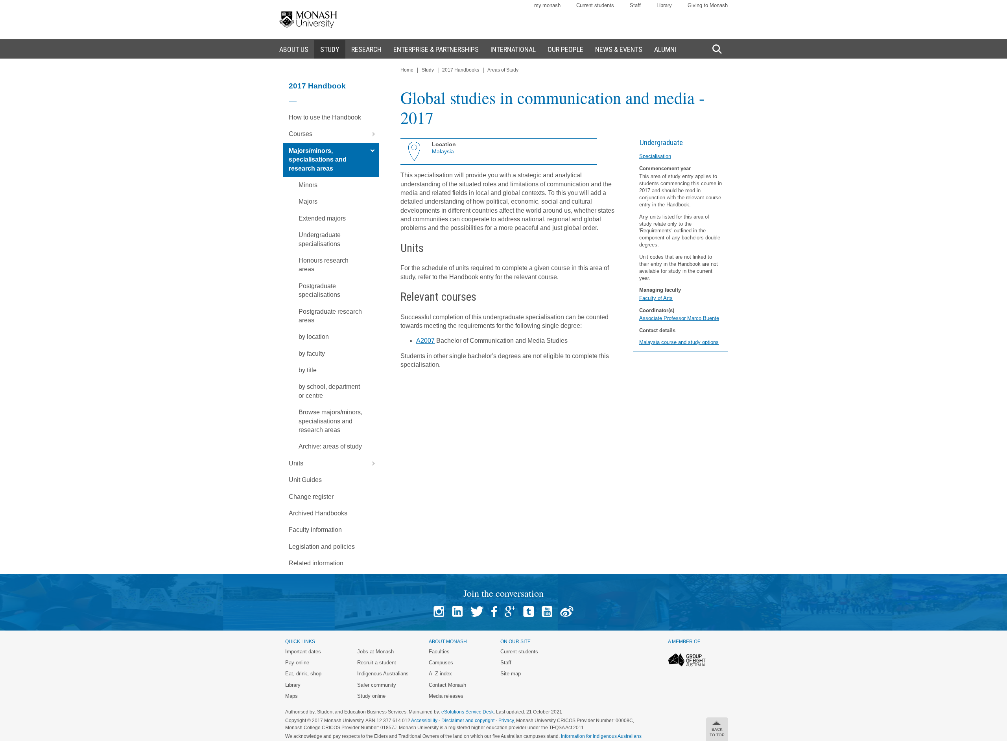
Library (664, 5)
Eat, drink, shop (303, 674)
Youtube (547, 611)
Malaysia (443, 151)
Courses (300, 134)
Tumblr (528, 611)
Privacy (506, 720)
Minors (308, 185)
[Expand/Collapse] (370, 134)
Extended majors (322, 218)
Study (428, 70)
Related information (316, 563)
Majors (308, 201)
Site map (510, 674)
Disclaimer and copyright (467, 720)
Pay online (297, 663)
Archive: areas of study (330, 446)
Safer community (376, 685)
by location (314, 336)
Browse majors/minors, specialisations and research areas (330, 421)
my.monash (547, 5)
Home (406, 70)
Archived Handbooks (318, 513)
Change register (311, 496)
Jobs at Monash (375, 652)
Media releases (446, 696)
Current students (595, 5)
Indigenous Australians (383, 674)
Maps (291, 696)
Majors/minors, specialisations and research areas (318, 159)
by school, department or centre (329, 391)
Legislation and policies (322, 546)
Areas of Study (502, 70)
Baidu (567, 611)
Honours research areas (324, 264)
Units (296, 463)
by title (308, 370)
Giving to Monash (708, 5)
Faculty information (315, 529)
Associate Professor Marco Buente (679, 318)
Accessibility (424, 720)
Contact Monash (447, 685)
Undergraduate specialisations (320, 239)
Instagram (438, 611)
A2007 (425, 340)
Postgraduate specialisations (319, 290)
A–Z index (440, 674)
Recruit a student (376, 663)
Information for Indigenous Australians (601, 736)
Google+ (510, 611)
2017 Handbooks (460, 70)
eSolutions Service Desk (467, 712)
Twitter (476, 611)
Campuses (441, 663)
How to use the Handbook (325, 117)
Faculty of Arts (656, 298)
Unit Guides (305, 479)
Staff (635, 5)
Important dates (303, 652)
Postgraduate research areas (330, 316)
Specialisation (655, 156)
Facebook (494, 611)
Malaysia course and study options (679, 342)
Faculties (439, 652)
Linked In (457, 611)
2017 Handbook (317, 86)
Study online (371, 696)
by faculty (312, 353)
